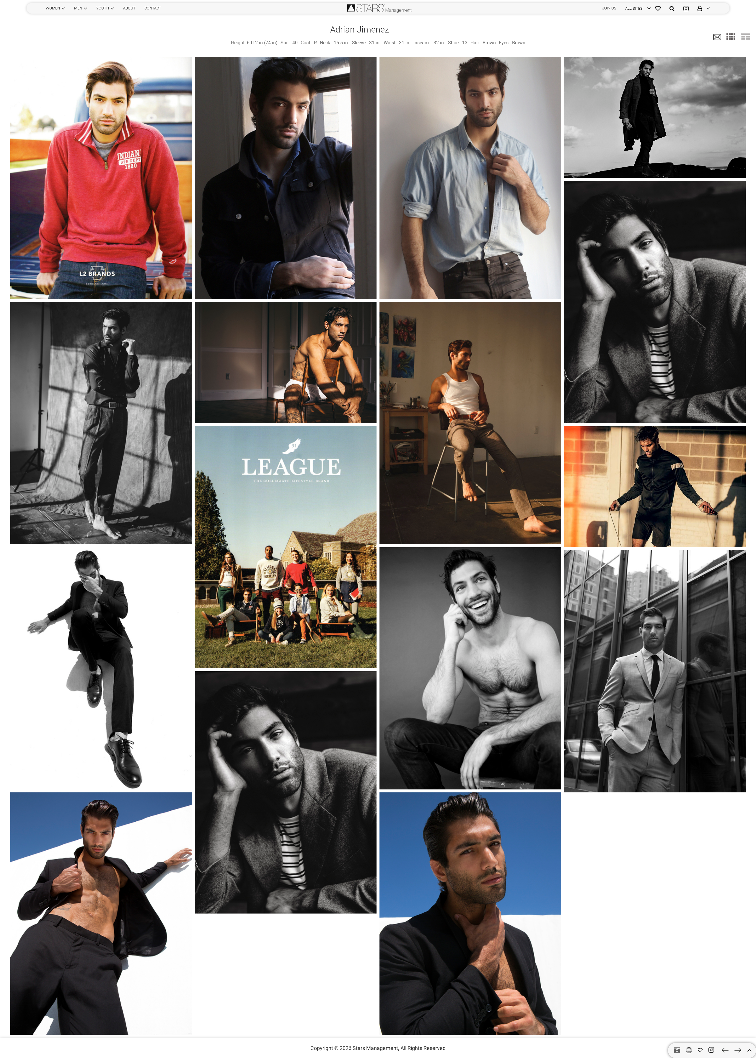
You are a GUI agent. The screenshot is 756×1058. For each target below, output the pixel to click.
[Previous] (725, 1050)
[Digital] (677, 1050)
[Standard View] (745, 36)
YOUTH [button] (102, 8)
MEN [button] (78, 8)
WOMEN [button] (53, 8)
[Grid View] (730, 36)
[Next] (737, 1050)
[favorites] (658, 8)
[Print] (689, 1050)
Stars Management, (376, 1048)
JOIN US (609, 8)
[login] (701, 8)
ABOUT (129, 8)
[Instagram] (686, 8)
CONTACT (152, 8)
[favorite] (700, 1050)
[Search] (672, 8)
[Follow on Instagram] (712, 1050)
